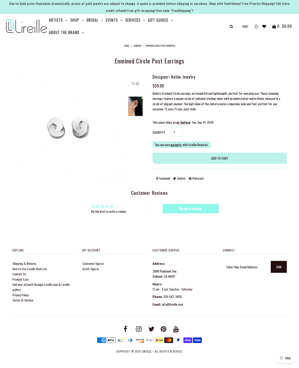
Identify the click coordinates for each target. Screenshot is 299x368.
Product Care (20, 279)
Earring (138, 45)
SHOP (74, 20)
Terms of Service (22, 300)
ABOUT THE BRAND (64, 32)
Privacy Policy (20, 294)
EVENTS (112, 20)
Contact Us (19, 273)
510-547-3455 (173, 296)
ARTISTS (56, 20)
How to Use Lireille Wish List (29, 268)
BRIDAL (92, 20)
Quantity (159, 132)
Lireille (147, 351)
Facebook (164, 178)
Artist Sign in (90, 268)
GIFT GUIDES (158, 20)
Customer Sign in (92, 263)
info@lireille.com (172, 304)
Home (126, 45)
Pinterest (198, 178)
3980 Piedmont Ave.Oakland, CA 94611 (165, 274)
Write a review (190, 208)
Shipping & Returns (24, 263)
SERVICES (132, 20)
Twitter (181, 178)
